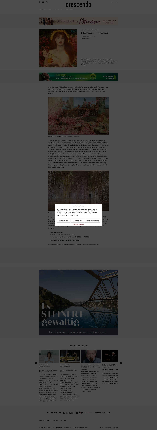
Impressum (81, 224)
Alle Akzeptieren (63, 220)
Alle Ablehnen (78, 220)
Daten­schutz (75, 224)
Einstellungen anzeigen (92, 220)
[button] (99, 206)
